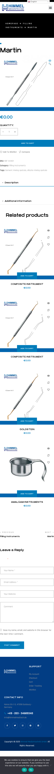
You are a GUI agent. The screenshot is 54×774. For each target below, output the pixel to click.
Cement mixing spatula (15, 170)
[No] (50, 765)
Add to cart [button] (27, 276)
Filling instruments (17, 165)
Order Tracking (35, 685)
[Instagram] (23, 726)
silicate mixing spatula (37, 170)
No (31, 770)
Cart (31, 682)
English (33, 2)
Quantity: (7, 125)
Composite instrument (27, 284)
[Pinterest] (31, 726)
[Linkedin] (38, 726)
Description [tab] (11, 182)
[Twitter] (15, 726)
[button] (50, 7)
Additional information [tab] (18, 201)
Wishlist (32, 689)
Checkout (33, 678)
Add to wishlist (10, 152)
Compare (26, 152)
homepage (12, 23)
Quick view (48, 230)
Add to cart (27, 143)
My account (34, 674)
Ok (24, 770)
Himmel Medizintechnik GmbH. (34, 741)
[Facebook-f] (7, 726)
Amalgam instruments (27, 502)
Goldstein (27, 429)
